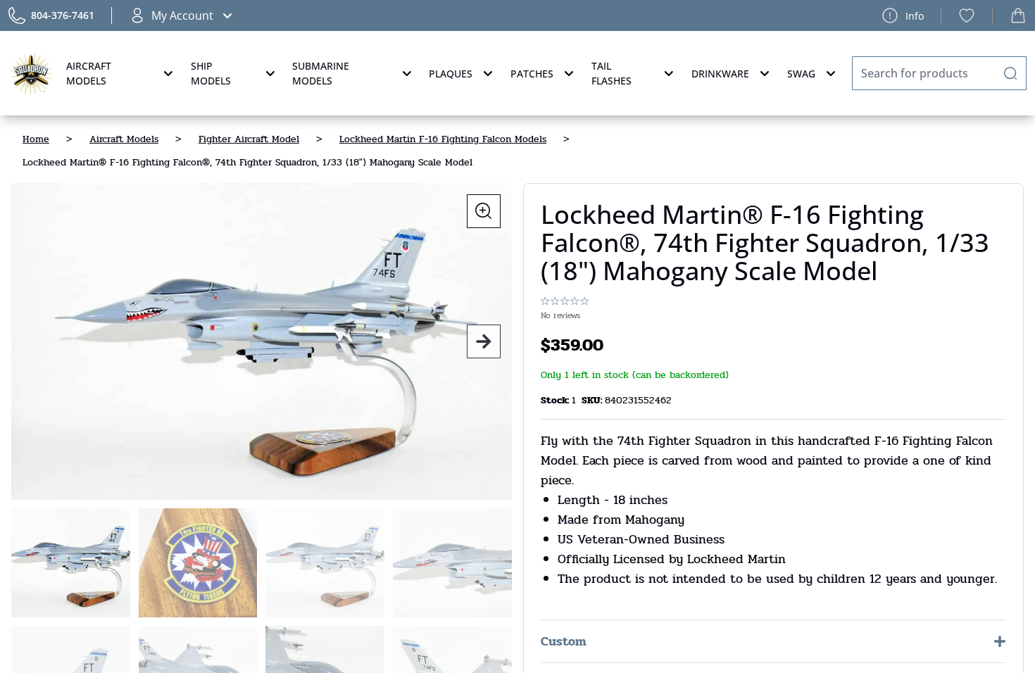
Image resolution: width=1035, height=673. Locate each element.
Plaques (450, 73)
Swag (801, 73)
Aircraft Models (88, 73)
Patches (531, 73)
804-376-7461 (62, 15)
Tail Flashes (611, 73)
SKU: (593, 400)
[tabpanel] (261, 341)
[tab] (70, 562)
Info (914, 16)
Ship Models (211, 73)
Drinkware (720, 73)
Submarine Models (320, 73)
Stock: (556, 400)
